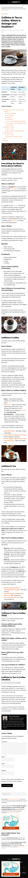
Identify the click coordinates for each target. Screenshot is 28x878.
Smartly (14, 2)
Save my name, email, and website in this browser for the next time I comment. (12, 780)
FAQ (5, 138)
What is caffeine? (11, 113)
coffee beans (13, 188)
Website (3, 770)
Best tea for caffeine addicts (14, 136)
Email (3, 763)
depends (14, 220)
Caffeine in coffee (9, 127)
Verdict (6, 140)
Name (3, 757)
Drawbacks (10, 119)
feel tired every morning (14, 799)
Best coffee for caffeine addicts (15, 131)
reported (15, 205)
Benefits (9, 117)
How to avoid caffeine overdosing (16, 121)
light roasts (23, 410)
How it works (10, 115)
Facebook (20, 862)
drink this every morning (13, 812)
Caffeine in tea (8, 132)
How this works (4, 10)
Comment (4, 741)
